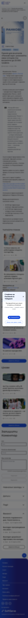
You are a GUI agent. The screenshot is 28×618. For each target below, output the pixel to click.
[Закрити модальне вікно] (23, 296)
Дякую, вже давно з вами (14, 322)
